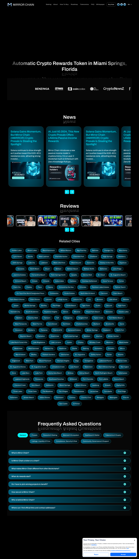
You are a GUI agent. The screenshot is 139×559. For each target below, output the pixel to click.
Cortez (121, 281)
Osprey (50, 287)
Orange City (108, 250)
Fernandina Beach (38, 275)
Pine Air (126, 397)
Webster (126, 299)
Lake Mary (25, 373)
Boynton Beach (25, 336)
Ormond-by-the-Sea (66, 287)
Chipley (81, 342)
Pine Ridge (122, 391)
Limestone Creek (58, 367)
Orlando (46, 281)
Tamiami (47, 318)
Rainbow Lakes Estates (100, 287)
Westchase (18, 348)
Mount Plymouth (45, 361)
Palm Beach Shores (17, 299)
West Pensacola (21, 324)
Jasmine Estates (20, 275)
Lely (89, 299)
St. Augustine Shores (18, 367)
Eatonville (90, 263)
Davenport (59, 397)
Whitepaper (100, 4)
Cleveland (18, 330)
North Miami (34, 269)
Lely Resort (74, 367)
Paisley (29, 287)
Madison (87, 336)
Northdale (66, 324)
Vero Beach (36, 385)
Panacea (44, 330)
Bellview (95, 250)
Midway (70, 373)
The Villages (63, 391)
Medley (34, 354)
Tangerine (68, 318)
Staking (48, 4)
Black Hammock (49, 250)
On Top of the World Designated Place (30, 293)
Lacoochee (94, 391)
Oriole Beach (71, 305)
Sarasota (21, 269)
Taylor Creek (98, 318)
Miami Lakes (32, 250)
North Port (120, 330)
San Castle (63, 404)
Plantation (41, 336)
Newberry (122, 256)
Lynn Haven (17, 256)
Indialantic (50, 385)
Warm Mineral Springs (107, 367)
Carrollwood (52, 324)
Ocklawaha (54, 293)
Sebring (86, 348)
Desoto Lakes (124, 312)
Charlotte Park (78, 256)
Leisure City (77, 299)
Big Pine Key (81, 250)
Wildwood (73, 379)
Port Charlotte (88, 379)
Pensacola (39, 379)
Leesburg (95, 385)
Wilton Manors (66, 250)
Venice (65, 312)
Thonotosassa (79, 391)
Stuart (47, 269)
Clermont (104, 293)
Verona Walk (87, 275)
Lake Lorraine (56, 342)
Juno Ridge (117, 269)
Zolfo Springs (17, 263)
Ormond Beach (20, 281)
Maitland (97, 324)
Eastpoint (107, 330)
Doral (14, 373)
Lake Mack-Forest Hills (19, 342)
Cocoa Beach (119, 379)
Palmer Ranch (120, 287)
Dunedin (111, 348)
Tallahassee (122, 373)
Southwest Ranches (56, 379)
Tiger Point (86, 305)
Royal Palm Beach (93, 312)
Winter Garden (113, 336)
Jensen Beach (28, 397)
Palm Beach (117, 293)
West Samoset (33, 348)
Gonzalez (109, 312)
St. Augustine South (39, 367)
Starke (74, 348)
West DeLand (76, 263)
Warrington (125, 367)
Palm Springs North (58, 275)
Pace (40, 287)
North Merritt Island (88, 293)
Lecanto (49, 299)
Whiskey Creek (94, 342)
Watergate (113, 397)
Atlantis (120, 354)
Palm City (17, 287)
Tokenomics (84, 4)
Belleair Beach (72, 269)
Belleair (58, 269)
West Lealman (44, 256)
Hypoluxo (123, 263)
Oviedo (34, 281)
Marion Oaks (122, 361)
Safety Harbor (96, 354)
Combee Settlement (89, 281)
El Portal (76, 404)
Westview (109, 342)
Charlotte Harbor (61, 256)
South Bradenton (32, 312)
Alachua (99, 336)
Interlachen (65, 354)
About (55, 4)
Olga (77, 361)
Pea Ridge (56, 305)
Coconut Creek (20, 385)
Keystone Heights (50, 312)
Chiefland (93, 256)
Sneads (108, 385)
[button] (69, 453)
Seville (30, 256)
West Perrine (37, 324)
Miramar (77, 312)
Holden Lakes (17, 250)
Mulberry (31, 330)
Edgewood (16, 361)
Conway (72, 397)
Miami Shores (81, 385)
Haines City (49, 348)
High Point (122, 305)
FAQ (92, 4)
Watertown (89, 367)
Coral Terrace (108, 281)
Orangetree (89, 361)
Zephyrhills (120, 385)
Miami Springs (65, 385)
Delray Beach (84, 373)
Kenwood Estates (74, 330)
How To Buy (64, 4)
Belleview (103, 269)
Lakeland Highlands (22, 379)
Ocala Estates (69, 293)
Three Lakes (17, 391)
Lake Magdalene (39, 342)
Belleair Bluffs (89, 269)
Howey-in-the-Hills (107, 263)
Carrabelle (108, 391)
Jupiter (69, 342)
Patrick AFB (57, 330)
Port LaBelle (103, 379)
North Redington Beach (103, 373)
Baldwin (19, 318)
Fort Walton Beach (116, 318)
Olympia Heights (63, 361)
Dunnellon (98, 348)
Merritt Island (20, 354)
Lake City (31, 263)
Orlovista (82, 287)
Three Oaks (32, 391)
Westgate (100, 397)
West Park (29, 361)
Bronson (100, 299)
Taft (57, 318)
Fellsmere (14, 397)
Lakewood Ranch (105, 361)
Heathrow (62, 348)
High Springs (107, 256)
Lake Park (39, 373)
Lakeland (44, 263)
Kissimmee (55, 336)
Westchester (123, 342)
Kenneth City (15, 312)
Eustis (98, 305)
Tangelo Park (83, 318)
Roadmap (74, 4)
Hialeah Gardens (49, 354)
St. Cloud (101, 275)
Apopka (74, 275)
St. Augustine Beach (118, 275)
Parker (109, 354)
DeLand (109, 305)
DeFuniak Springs (71, 336)
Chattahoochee (82, 324)
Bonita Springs (30, 305)
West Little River (59, 263)
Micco (122, 348)
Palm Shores (35, 299)
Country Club (86, 397)
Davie (122, 324)
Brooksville (110, 324)
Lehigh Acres (62, 299)
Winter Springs (92, 330)
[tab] (69, 453)
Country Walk (33, 318)
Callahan (73, 281)
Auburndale (59, 281)
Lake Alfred (113, 299)
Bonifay (44, 305)
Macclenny (123, 250)
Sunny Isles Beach (55, 373)
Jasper (16, 305)
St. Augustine (80, 354)
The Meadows (48, 391)
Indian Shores (45, 397)
